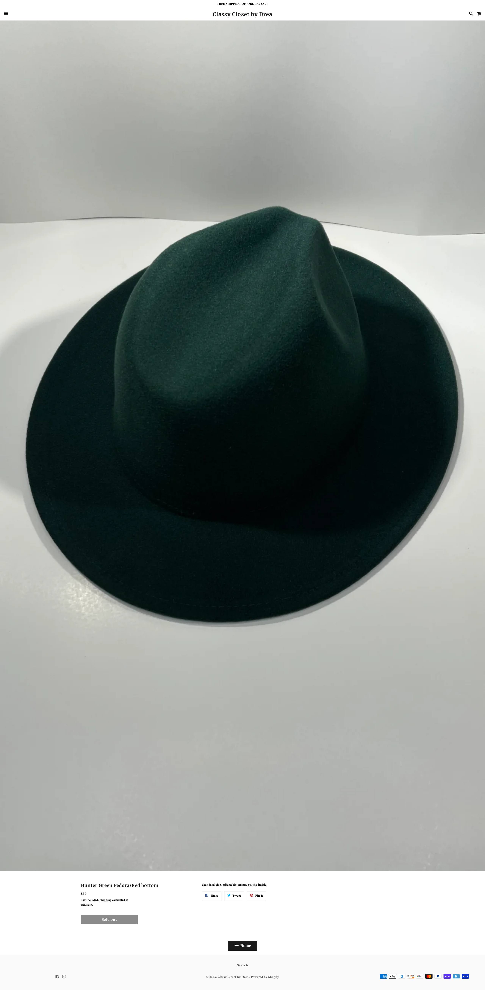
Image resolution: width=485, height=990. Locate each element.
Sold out (109, 919)
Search (242, 965)
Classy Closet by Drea (242, 14)
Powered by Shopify (265, 977)
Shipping (105, 900)
